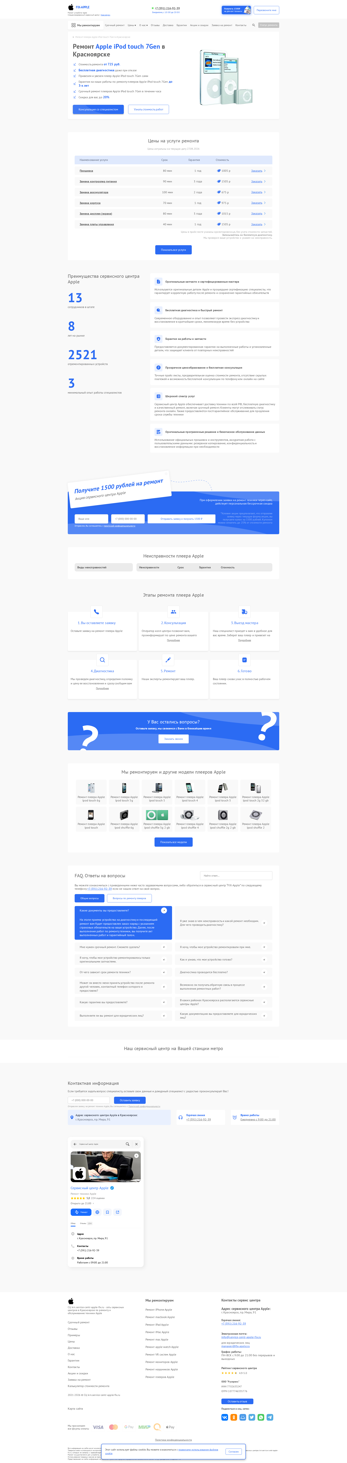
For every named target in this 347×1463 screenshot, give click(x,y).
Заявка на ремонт (222, 25)
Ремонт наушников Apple (161, 1369)
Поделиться (224, 1417)
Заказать (256, 170)
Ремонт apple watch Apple (162, 1347)
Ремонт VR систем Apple (160, 1354)
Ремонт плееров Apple (159, 1377)
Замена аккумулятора (94, 192)
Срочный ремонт (114, 25)
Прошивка (86, 170)
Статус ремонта (268, 25)
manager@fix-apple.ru (235, 1346)
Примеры (74, 1335)
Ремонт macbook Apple (160, 1317)
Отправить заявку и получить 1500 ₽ (181, 518)
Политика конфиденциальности (173, 1439)
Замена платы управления (97, 224)
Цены (131, 25)
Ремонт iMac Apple (157, 1332)
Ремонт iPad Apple (157, 1324)
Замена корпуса (90, 203)
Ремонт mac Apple (156, 1339)
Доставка (168, 25)
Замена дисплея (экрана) (96, 213)
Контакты (240, 25)
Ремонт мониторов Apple (161, 1362)
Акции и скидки (199, 25)
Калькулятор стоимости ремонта (88, 1386)
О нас (142, 25)
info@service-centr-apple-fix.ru (241, 1337)
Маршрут (83, 1212)
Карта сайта (75, 1408)
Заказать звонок (173, 738)
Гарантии (182, 25)
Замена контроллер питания (98, 181)
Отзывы (155, 25)
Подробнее (173, 640)
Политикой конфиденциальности (144, 1106)
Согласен (234, 1451)
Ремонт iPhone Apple (158, 1309)
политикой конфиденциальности (119, 525)
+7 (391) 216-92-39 (167, 8)
